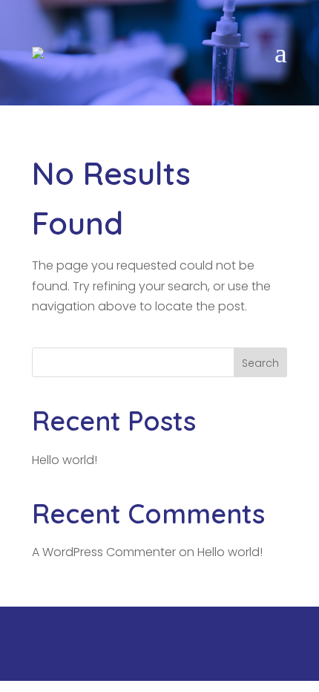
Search (260, 363)
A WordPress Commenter (104, 552)
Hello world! (64, 460)
